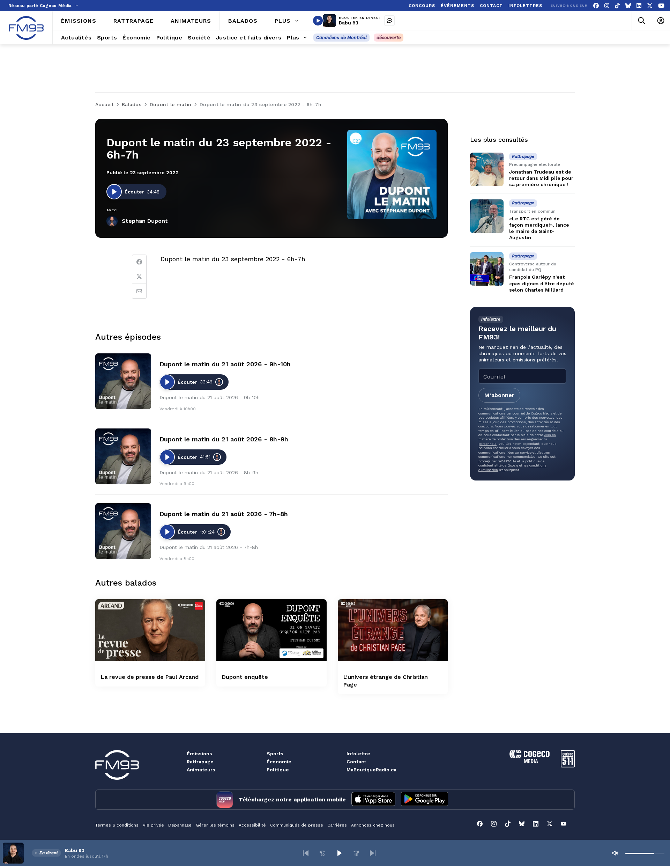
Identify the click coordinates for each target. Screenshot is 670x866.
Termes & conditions (117, 825)
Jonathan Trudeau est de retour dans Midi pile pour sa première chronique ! (541, 178)
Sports (275, 753)
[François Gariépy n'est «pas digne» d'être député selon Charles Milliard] (487, 269)
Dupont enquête (245, 677)
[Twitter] (139, 276)
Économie (279, 761)
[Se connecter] (660, 20)
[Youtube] (661, 5)
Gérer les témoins (215, 825)
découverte (389, 37)
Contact (356, 761)
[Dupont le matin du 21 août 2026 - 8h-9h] (123, 456)
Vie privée (153, 825)
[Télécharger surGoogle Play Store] (424, 799)
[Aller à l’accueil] (26, 28)
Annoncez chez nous (373, 825)
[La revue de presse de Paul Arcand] (150, 630)
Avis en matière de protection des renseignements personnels (517, 439)
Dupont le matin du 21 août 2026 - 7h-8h (223, 514)
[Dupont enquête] (271, 630)
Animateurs (201, 769)
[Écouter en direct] (317, 20)
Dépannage (180, 825)
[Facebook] (596, 5)
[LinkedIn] (638, 5)
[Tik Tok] (617, 5)
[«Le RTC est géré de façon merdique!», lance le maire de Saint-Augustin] (487, 216)
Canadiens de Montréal (341, 37)
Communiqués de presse (296, 825)
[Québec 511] (568, 765)
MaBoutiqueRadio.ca (371, 769)
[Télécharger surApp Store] (373, 799)
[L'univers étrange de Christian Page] (393, 630)
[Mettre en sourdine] (615, 853)
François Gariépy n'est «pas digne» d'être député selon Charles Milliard (541, 283)
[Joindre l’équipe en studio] (389, 20)
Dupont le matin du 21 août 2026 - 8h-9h (223, 439)
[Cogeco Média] (529, 761)
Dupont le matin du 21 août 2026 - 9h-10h (225, 364)
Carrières (337, 825)
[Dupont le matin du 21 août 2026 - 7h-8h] (123, 531)
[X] (650, 5)
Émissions (199, 753)
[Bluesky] (628, 5)
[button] (306, 853)
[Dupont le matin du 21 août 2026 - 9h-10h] (123, 381)
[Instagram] (606, 5)
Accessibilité (252, 825)
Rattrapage (200, 761)
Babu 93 (348, 22)
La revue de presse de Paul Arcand (150, 677)
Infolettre (358, 753)
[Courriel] (139, 291)
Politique (278, 769)
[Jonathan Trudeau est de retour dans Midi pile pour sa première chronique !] (487, 169)
